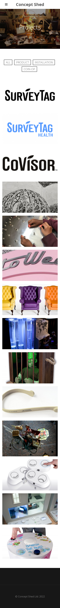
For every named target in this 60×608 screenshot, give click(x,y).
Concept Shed (30, 4)
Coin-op (29, 69)
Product (22, 62)
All (8, 62)
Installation (44, 62)
